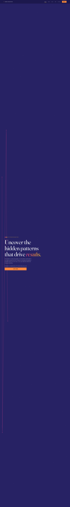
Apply (64, 1)
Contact (59, 1)
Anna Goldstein (9, 1)
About (49, 1)
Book (52, 1)
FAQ (55, 1)
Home (45, 1)
